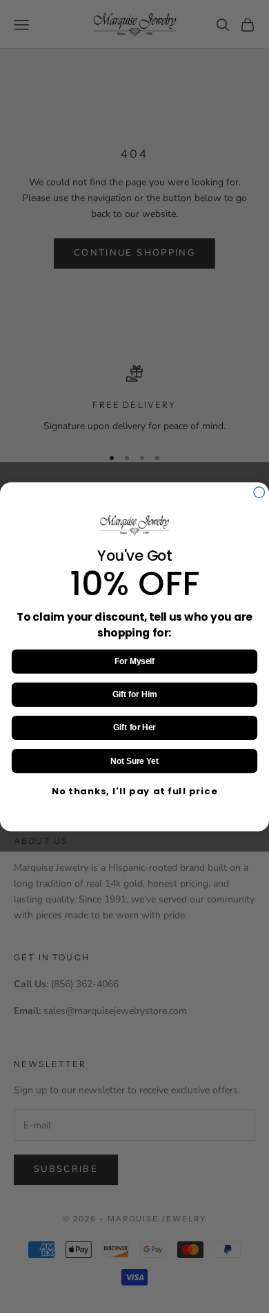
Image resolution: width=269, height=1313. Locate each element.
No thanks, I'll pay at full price (135, 791)
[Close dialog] (259, 491)
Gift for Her (134, 727)
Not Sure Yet (134, 760)
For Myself (134, 660)
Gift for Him (134, 694)
